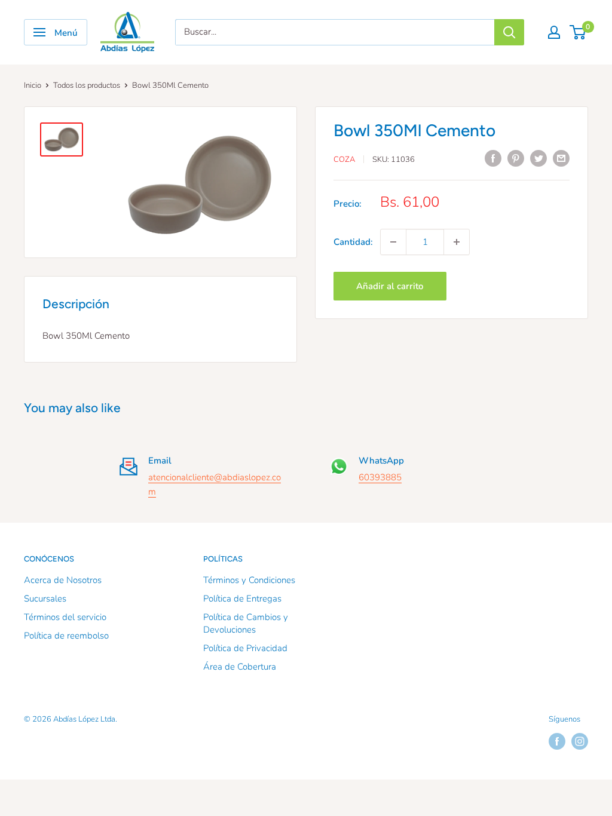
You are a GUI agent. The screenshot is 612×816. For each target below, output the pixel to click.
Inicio (32, 85)
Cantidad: (353, 242)
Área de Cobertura (239, 667)
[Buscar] (509, 32)
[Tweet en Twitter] (538, 158)
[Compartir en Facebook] (493, 158)
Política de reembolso (66, 636)
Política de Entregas (242, 599)
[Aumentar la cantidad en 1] (456, 241)
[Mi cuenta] (554, 32)
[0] (578, 32)
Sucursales (45, 599)
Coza (344, 159)
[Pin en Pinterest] (515, 158)
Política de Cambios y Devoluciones (245, 623)
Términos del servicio (65, 617)
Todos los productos (86, 85)
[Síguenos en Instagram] (579, 741)
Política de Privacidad (245, 648)
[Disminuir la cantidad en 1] (393, 241)
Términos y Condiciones (249, 580)
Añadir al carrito (389, 286)
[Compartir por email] (561, 158)
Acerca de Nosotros (63, 580)
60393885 (380, 477)
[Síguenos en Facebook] (557, 741)
